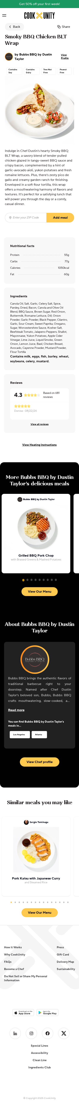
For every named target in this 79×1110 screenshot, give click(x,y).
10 (48, 902)
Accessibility (39, 1053)
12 (56, 902)
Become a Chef (14, 969)
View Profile (65, 57)
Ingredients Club (39, 1067)
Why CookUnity (14, 955)
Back (16, 27)
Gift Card (63, 955)
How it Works (13, 947)
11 (52, 902)
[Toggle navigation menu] (4, 15)
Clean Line (40, 1060)
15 (68, 902)
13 (60, 902)
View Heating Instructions (39, 445)
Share (66, 27)
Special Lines (39, 1046)
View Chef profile (40, 762)
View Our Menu (39, 592)
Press (60, 947)
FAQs (8, 962)
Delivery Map (65, 962)
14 (64, 902)
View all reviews (40, 424)
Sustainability (66, 969)
